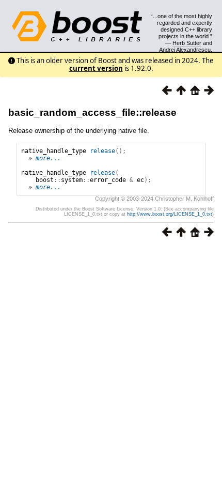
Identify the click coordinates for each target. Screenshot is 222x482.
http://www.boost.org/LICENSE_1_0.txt (169, 214)
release (102, 151)
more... (48, 158)
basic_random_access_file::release (92, 112)
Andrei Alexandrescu (185, 50)
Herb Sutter (186, 43)
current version (96, 68)
